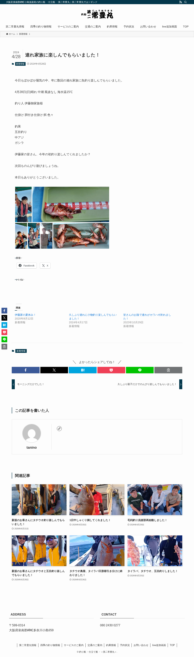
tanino (32, 447)
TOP (172, 645)
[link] (59, 428)
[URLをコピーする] (168, 370)
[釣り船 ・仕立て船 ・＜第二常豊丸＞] (97, 14)
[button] (23, 204)
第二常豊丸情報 (27, 645)
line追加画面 (159, 645)
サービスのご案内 (74, 645)
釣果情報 (111, 645)
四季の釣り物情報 (50, 645)
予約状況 (125, 645)
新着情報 (20, 64)
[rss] (180, 2)
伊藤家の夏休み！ (25, 314)
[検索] (185, 2)
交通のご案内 (95, 645)
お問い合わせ (141, 645)
